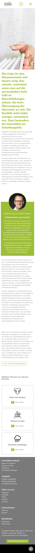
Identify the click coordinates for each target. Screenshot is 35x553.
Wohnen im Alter (7, 466)
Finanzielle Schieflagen (10, 470)
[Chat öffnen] (31, 549)
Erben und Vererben (9, 463)
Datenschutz (6, 524)
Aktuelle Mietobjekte (9, 481)
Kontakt (4, 513)
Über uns (5, 510)
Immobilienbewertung (9, 484)
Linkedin (4, 499)
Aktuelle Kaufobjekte (9, 479)
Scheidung (5, 468)
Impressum (5, 522)
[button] (30, 4)
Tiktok (4, 497)
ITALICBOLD (23, 535)
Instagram (5, 492)
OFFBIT (19, 533)
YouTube (5, 502)
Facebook (5, 495)
